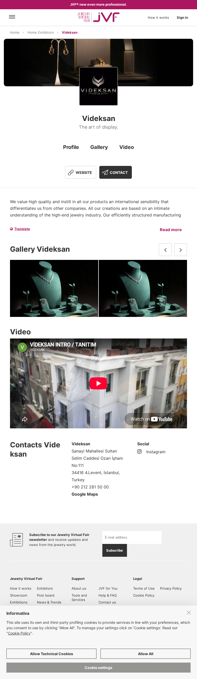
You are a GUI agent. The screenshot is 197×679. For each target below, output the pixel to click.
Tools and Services (79, 597)
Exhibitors (45, 588)
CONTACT (119, 172)
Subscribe (114, 550)
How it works (158, 17)
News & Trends (49, 602)
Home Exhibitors (40, 32)
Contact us (107, 602)
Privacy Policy (171, 588)
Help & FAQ (107, 595)
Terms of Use (144, 588)
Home (14, 32)
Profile (71, 147)
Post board (45, 595)
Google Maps (85, 494)
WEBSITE (84, 172)
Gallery (99, 147)
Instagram (155, 451)
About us (79, 588)
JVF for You (107, 588)
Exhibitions (18, 602)
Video (126, 147)
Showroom (18, 595)
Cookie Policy (143, 595)
